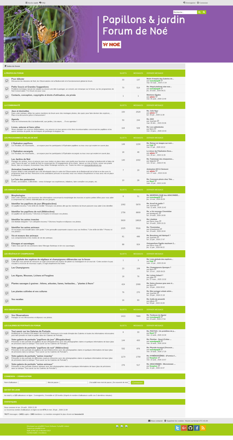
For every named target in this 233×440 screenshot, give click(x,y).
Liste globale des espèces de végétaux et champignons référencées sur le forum (50, 259)
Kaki (151, 145)
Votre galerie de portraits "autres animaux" (32, 364)
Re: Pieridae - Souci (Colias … (159, 339)
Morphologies (18, 195)
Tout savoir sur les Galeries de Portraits (30, 331)
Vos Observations (13, 309)
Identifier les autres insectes (25, 219)
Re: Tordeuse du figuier (156, 315)
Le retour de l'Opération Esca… (160, 151)
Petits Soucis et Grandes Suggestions (30, 87)
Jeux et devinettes (20, 111)
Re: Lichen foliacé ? (155, 275)
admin (152, 97)
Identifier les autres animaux (25, 227)
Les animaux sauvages (15, 190)
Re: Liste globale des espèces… (160, 259)
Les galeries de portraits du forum (22, 325)
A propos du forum (13, 73)
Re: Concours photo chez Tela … (160, 179)
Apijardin (153, 161)
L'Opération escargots (22, 151)
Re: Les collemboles (155, 127)
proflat (33, 430)
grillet (152, 277)
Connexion (9, 376)
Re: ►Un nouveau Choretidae (159, 211)
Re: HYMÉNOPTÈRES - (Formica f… (161, 356)
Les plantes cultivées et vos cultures (29, 291)
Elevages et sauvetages (22, 243)
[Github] (190, 428)
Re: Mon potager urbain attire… (160, 291)
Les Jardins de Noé (20, 159)
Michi (152, 129)
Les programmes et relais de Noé (21, 138)
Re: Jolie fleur (152, 111)
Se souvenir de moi (120, 382)
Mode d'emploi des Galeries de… (160, 79)
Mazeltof (43, 430)
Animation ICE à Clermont (157, 169)
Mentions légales (154, 95)
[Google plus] (184, 428)
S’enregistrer (24, 376)
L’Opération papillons (22, 143)
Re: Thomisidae (153, 227)
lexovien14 (79, 414)
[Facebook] (197, 428)
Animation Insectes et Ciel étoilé (27, 169)
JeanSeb (153, 121)
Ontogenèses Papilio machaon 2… (161, 243)
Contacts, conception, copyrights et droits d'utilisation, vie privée (43, 95)
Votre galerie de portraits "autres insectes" (32, 356)
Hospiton (153, 358)
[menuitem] (42, 3)
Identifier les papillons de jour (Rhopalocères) (33, 204)
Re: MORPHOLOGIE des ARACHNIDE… (163, 195)
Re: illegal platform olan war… (159, 87)
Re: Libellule (152, 219)
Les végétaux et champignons (19, 254)
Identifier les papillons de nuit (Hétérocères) (32, 211)
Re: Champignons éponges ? (159, 267)
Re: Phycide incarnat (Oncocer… (160, 347)
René (152, 181)
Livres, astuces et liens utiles (25, 127)
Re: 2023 (150, 119)
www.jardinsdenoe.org (92, 165)
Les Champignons (20, 267)
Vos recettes (17, 299)
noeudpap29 (155, 81)
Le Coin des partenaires (23, 179)
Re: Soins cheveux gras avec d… (160, 283)
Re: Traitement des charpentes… (160, 159)
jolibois (152, 301)
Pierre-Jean (154, 221)
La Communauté (12, 105)
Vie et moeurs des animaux (24, 235)
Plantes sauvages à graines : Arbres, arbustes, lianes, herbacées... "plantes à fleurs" (52, 283)
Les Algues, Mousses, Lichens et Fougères (32, 275)
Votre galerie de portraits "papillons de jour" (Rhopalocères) (40, 339)
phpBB (40, 426)
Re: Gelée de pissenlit (156, 299)
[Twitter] (178, 428)
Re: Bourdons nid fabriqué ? (159, 235)
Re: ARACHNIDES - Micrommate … (161, 364)
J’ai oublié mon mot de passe (100, 382)
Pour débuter (17, 79)
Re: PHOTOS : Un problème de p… (161, 331)
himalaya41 (154, 213)
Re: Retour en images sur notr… (160, 143)
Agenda (15, 119)
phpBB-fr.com (40, 428)
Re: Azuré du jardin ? (155, 203)
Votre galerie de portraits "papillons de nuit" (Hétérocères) (39, 348)
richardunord (154, 229)
